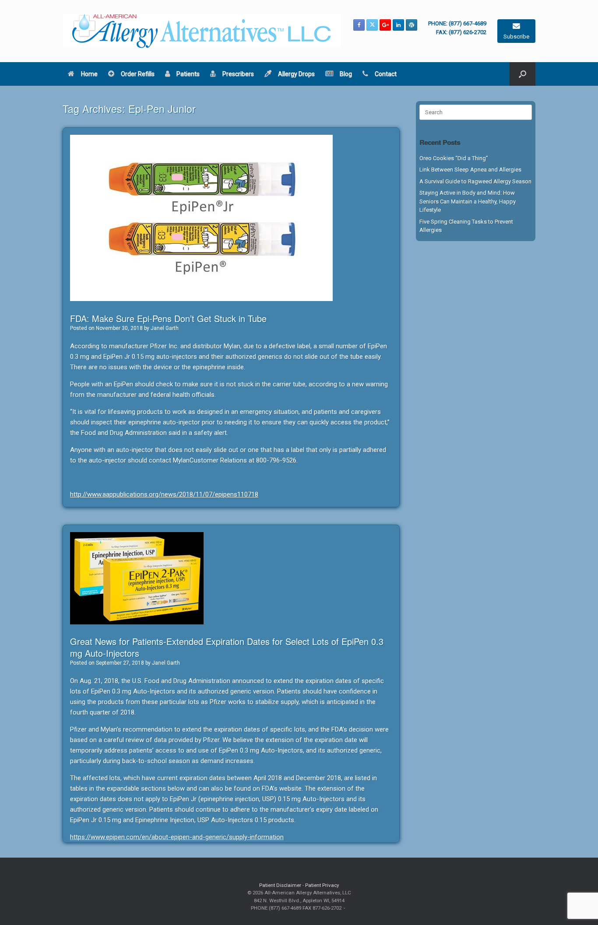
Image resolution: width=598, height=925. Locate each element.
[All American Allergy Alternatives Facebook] (359, 25)
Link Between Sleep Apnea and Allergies (470, 169)
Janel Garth (165, 328)
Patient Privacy (322, 885)
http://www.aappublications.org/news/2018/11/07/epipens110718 (164, 494)
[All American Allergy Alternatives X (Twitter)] (372, 25)
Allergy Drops (296, 73)
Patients (188, 73)
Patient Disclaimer (280, 885)
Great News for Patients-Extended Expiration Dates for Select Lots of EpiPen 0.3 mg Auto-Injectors (226, 647)
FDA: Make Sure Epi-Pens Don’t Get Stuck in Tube (168, 318)
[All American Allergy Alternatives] (202, 31)
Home (89, 73)
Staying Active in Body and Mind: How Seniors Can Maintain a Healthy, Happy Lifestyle (467, 201)
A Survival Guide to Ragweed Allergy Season (475, 181)
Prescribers (238, 73)
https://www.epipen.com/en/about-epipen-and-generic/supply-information (177, 837)
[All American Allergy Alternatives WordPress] (411, 25)
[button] (522, 74)
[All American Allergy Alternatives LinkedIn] (398, 25)
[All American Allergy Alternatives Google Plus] (385, 25)
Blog (346, 73)
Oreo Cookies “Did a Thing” (453, 158)
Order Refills (138, 73)
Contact (386, 73)
